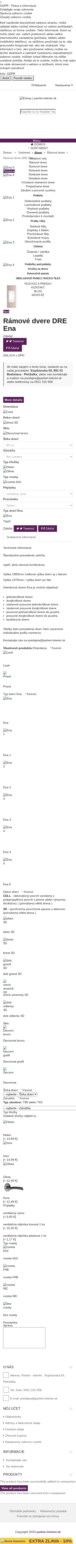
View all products (13, 1488)
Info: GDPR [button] (7, 73)
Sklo (6, 428)
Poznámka (11, 499)
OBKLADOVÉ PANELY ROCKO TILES (38, 278)
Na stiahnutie (14, 1466)
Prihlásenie (38, 85)
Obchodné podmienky (23, 1511)
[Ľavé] (8, 411)
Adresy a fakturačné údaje (22, 1423)
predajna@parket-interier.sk (43, 378)
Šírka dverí (11, 439)
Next (6, 311)
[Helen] (8, 466)
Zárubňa (9, 450)
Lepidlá (38, 255)
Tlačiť (7, 521)
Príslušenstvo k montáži (38, 216)
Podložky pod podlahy (38, 264)
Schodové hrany (38, 237)
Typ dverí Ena (13, 510)
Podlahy (38, 195)
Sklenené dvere (38, 170)
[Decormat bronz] (15, 433)
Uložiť (5, 78)
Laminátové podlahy (38, 204)
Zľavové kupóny (16, 1435)
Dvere (38, 153)
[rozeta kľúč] (12, 481)
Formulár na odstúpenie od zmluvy (38, 1516)
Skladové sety (38, 158)
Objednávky (13, 1416)
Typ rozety (11, 477)
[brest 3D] (10, 422)
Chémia (38, 246)
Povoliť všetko (23, 78)
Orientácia (11, 406)
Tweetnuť (18, 341)
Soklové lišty (38, 226)
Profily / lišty (38, 221)
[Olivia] (8, 470)
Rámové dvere (38, 162)
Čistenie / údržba (38, 251)
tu (35, 1116)
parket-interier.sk (49, 1532)
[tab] (21, 537)
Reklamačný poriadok (53, 1511)
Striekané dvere (38, 174)
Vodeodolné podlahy (38, 201)
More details (13, 400)
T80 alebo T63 (23, 1102)
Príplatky (10, 487)
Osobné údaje (14, 1429)
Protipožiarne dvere (38, 186)
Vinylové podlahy (38, 208)
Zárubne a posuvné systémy (38, 190)
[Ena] (7, 515)
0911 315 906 (43, 381)
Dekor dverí (11, 417)
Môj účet (11, 1408)
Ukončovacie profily (38, 241)
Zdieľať (14, 348)
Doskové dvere (38, 166)
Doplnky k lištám (38, 230)
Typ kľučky (11, 462)
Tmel (38, 259)
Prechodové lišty (38, 234)
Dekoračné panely (38, 273)
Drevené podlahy (38, 212)
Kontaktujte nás (16, 1460)
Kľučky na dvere (38, 268)
